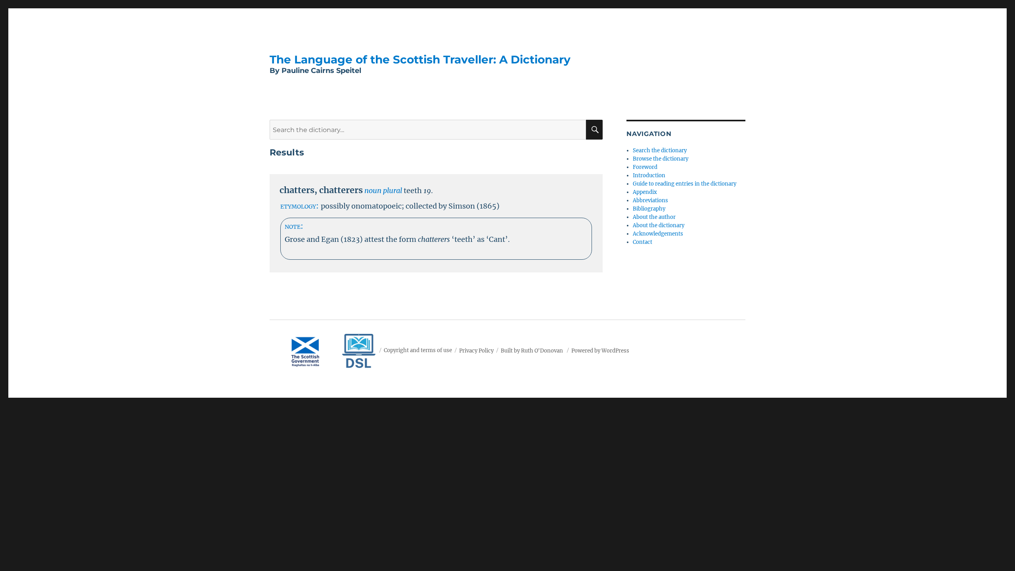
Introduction (649, 175)
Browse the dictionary (660, 158)
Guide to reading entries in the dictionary (684, 183)
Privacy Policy (476, 350)
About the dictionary (658, 225)
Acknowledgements (658, 233)
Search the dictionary (660, 150)
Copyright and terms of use (418, 350)
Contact (642, 242)
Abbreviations (650, 200)
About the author (654, 217)
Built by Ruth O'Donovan (532, 350)
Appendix (645, 192)
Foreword (645, 167)
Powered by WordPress (600, 350)
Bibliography (649, 208)
